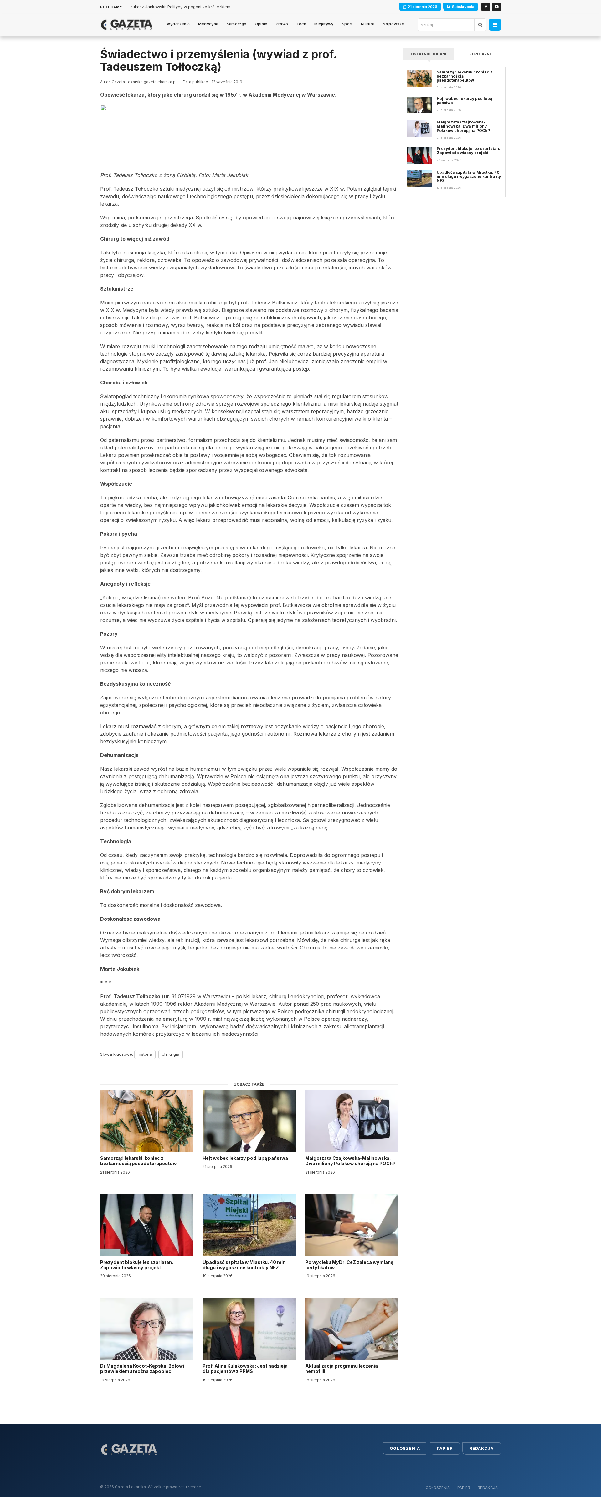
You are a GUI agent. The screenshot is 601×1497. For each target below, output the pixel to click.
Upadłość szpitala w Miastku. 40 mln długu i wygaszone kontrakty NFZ (244, 1264)
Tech (301, 24)
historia (145, 1054)
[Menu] (495, 25)
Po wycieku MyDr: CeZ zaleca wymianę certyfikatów (349, 1264)
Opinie (261, 24)
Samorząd (237, 24)
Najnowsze (393, 24)
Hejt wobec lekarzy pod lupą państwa (246, 1158)
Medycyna (208, 24)
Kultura (368, 24)
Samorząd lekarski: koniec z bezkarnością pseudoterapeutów (138, 1160)
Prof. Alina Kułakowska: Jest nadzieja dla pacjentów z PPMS (245, 1368)
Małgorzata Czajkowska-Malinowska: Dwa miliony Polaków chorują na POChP (350, 1160)
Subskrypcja (463, 6)
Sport (347, 24)
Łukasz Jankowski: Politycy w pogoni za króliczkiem (180, 6)
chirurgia (170, 1054)
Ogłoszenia (405, 1448)
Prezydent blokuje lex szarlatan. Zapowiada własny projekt (136, 1264)
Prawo (282, 24)
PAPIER (463, 1487)
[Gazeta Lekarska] (126, 25)
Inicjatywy (324, 24)
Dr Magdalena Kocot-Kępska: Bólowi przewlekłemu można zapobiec (142, 1368)
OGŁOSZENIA (438, 1487)
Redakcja (482, 1448)
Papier (445, 1448)
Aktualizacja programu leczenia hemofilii (341, 1368)
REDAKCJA (488, 1487)
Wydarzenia (178, 24)
